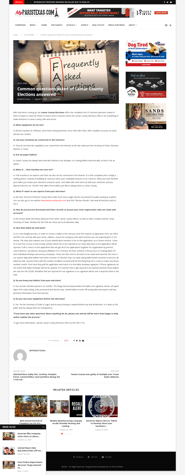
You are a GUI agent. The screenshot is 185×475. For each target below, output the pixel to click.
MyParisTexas (25, 99)
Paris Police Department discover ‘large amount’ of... (30, 465)
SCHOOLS (70, 25)
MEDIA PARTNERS (116, 25)
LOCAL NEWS (29, 35)
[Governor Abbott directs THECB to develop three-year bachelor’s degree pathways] (101, 406)
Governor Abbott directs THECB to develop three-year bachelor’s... (101, 423)
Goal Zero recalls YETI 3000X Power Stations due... (61, 2)
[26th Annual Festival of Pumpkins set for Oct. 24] (31, 406)
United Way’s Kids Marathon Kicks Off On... (30, 449)
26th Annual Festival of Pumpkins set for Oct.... (31, 422)
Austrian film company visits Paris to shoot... (29, 435)
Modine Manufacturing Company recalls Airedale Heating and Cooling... (66, 423)
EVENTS (84, 25)
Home (15, 35)
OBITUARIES (56, 25)
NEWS (32, 25)
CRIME (44, 25)
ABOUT (132, 25)
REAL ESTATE (98, 25)
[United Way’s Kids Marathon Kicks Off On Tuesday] (9, 450)
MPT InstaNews (37, 83)
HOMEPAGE (20, 25)
